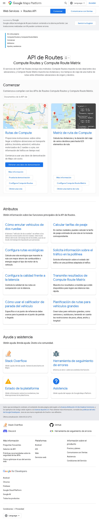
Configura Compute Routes (21, 183)
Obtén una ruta (15, 189)
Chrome (6, 482)
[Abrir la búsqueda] (65, 3)
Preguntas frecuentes (12, 445)
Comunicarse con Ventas (82, 11)
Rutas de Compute (18, 133)
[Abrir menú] (4, 3)
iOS (36, 449)
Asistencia (60, 388)
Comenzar (58, 11)
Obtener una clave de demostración (24, 165)
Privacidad (19, 509)
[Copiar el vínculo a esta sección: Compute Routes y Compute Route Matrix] (83, 63)
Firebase (6, 486)
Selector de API (9, 449)
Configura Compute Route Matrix (71, 183)
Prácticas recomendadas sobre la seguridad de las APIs (16, 454)
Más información (16, 172)
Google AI (7, 494)
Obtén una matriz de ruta (68, 189)
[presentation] (49, 85)
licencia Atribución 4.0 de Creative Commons (77, 407)
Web (37, 453)
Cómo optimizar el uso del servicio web (17, 460)
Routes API (29, 11)
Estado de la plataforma (22, 388)
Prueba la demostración (19, 177)
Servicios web (40, 457)
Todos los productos (11, 498)
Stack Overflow (16, 361)
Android (38, 445)
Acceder (92, 3)
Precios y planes (73, 448)
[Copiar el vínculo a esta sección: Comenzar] (23, 85)
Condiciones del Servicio (77, 461)
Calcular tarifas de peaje (70, 225)
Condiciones (8, 509)
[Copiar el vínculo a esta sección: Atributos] (21, 209)
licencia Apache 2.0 (42, 410)
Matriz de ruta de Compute (72, 133)
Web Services (11, 11)
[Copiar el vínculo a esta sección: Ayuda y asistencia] (36, 337)
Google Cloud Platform (12, 490)
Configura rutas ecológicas (24, 250)
